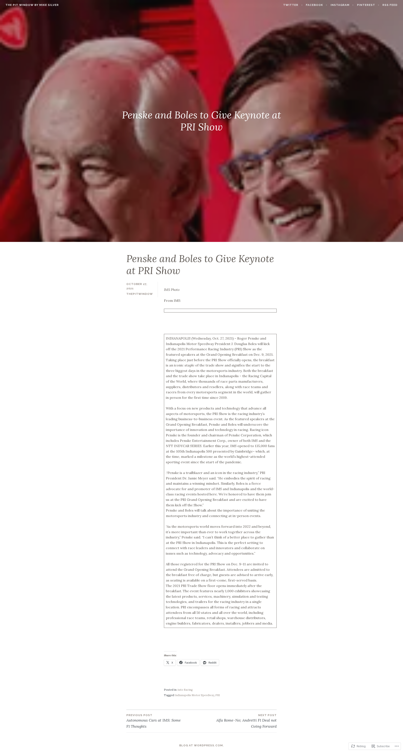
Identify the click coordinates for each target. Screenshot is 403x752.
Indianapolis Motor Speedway (194, 695)
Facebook (314, 5)
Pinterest (366, 5)
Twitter (290, 5)
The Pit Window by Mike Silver (32, 5)
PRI (217, 695)
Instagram (340, 5)
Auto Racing (185, 690)
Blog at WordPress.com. (201, 745)
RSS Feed (390, 5)
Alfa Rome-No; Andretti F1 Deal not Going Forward (246, 721)
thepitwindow (139, 293)
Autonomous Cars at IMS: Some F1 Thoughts (153, 721)
